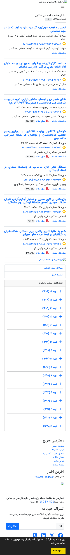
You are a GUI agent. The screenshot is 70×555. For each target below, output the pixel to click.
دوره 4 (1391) (50, 409)
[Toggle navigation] (36, 6)
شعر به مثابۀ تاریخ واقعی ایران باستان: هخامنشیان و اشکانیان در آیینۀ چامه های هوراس (35, 233)
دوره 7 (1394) (50, 384)
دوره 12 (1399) (49, 342)
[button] (48, 543)
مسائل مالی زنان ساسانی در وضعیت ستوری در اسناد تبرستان (35, 168)
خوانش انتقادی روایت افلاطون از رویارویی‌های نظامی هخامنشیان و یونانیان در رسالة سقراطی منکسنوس (35, 134)
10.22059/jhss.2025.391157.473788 (42, 44)
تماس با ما (59, 461)
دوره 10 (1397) (49, 359)
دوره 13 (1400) (50, 333)
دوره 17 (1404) (49, 300)
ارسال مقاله (58, 457)
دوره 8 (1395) (50, 376)
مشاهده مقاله (59, 53)
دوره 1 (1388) (50, 426)
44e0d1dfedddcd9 (44, 477)
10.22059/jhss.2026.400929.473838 (42, 80)
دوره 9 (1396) (50, 367)
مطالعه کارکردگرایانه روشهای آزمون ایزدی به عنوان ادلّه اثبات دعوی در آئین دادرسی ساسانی (35, 65)
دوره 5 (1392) (50, 401)
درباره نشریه (58, 450)
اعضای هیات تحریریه (53, 453)
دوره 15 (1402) (50, 317)
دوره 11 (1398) (50, 350)
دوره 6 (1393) (50, 392)
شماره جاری (57, 275)
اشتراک (12, 526)
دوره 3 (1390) (50, 418)
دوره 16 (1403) (49, 308)
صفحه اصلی (58, 446)
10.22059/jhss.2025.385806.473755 (41, 148)
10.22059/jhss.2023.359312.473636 (41, 180)
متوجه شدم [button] (58, 550)
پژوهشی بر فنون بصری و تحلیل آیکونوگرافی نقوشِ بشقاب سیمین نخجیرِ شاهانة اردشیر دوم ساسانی (35, 201)
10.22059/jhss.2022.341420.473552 (42, 212)
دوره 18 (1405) (49, 291)
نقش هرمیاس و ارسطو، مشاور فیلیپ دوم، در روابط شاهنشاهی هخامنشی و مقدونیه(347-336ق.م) (35, 101)
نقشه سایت (58, 465)
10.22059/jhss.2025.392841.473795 (42, 112)
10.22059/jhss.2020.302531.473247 (42, 244)
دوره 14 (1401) (50, 325)
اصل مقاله (36, 121)
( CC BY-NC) (47, 502)
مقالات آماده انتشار (53, 268)
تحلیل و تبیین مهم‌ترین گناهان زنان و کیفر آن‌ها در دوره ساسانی (35, 29)
